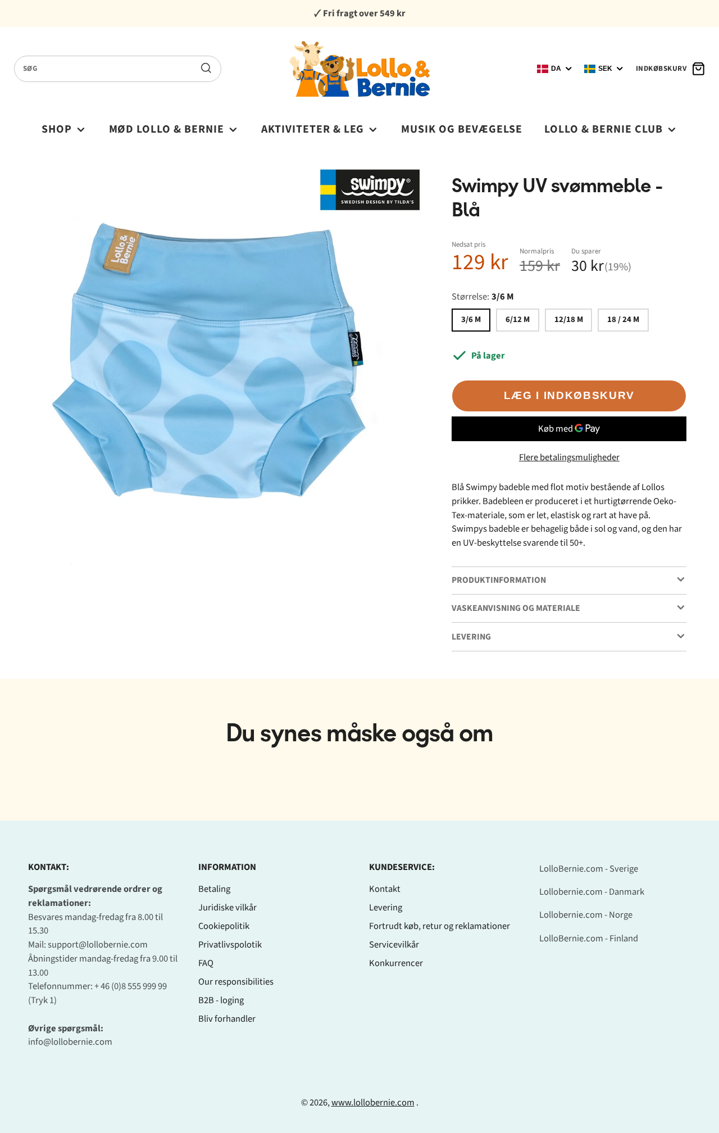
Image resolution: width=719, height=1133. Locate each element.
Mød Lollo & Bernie (167, 129)
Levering (385, 907)
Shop (57, 129)
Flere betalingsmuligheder (569, 457)
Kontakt (385, 889)
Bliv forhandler (227, 1019)
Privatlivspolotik (230, 944)
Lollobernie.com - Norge (585, 915)
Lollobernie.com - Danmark (591, 892)
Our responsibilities (236, 982)
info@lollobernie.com (70, 1042)
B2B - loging (221, 1000)
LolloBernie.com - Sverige (588, 869)
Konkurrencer (396, 963)
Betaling (214, 889)
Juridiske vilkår (227, 907)
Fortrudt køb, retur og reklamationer (439, 926)
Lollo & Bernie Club (603, 129)
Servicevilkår (394, 944)
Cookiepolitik (223, 926)
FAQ (205, 963)
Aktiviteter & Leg (313, 129)
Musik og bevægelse (461, 129)
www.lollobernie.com (373, 1102)
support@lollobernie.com (98, 944)
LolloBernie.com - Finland (588, 938)
